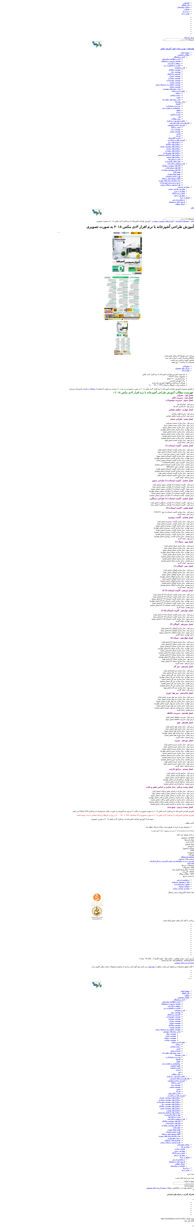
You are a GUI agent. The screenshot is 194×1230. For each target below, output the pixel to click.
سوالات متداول (184, 886)
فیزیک (178, 136)
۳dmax (92, 389)
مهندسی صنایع (175, 87)
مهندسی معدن (170, 1036)
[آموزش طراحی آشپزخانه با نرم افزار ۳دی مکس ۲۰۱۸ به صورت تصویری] (122, 253)
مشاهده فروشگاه (187, 857)
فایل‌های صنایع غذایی (173, 168)
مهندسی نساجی (170, 1040)
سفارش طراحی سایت (176, 189)
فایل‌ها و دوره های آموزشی (180, 123)
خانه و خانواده (175, 114)
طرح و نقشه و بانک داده (176, 163)
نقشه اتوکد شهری (174, 174)
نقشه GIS (177, 172)
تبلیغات (187, 9)
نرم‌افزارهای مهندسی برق (171, 1104)
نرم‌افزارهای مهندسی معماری (169, 1100)
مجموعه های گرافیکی (172, 1140)
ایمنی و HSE (176, 127)
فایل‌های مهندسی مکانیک (171, 166)
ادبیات (178, 112)
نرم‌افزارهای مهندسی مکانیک (170, 1106)
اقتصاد (178, 104)
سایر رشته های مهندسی (172, 89)
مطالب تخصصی (183, 55)
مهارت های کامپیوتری (172, 1115)
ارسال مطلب (180, 204)
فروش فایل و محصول (177, 202)
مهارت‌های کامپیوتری (173, 161)
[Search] (163, 40)
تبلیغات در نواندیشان (177, 1166)
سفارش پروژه (179, 191)
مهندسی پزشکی (170, 1038)
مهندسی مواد (171, 1034)
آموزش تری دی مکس (186, 861)
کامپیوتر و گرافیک (174, 74)
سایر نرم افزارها (174, 159)
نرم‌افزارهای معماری (173, 151)
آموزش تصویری (173, 861)
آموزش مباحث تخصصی (176, 125)
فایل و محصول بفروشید (181, 882)
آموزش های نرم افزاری (176, 140)
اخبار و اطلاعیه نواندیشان (171, 59)
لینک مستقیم (179, 963)
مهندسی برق (176, 72)
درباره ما (186, 11)
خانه (192, 221)
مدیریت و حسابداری (173, 106)
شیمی (178, 97)
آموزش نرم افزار (161, 861)
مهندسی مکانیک (175, 70)
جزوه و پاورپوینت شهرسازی (170, 183)
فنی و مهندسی (179, 67)
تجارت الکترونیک (174, 138)
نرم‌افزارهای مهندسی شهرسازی (169, 1102)
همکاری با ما (185, 198)
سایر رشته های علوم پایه (171, 99)
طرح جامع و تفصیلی (173, 176)
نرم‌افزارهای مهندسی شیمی (170, 146)
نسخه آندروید (189, 963)
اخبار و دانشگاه (179, 57)
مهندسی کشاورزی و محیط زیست (168, 85)
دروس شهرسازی (174, 1138)
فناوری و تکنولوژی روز (172, 65)
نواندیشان (151, 967)
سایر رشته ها (180, 102)
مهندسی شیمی (175, 82)
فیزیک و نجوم (176, 1051)
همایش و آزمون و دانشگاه (171, 61)
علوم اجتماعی (175, 1066)
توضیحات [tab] (186, 366)
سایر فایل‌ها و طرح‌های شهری (169, 180)
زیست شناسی (175, 95)
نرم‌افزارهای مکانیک (173, 144)
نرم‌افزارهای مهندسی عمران (170, 1098)
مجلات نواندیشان (183, 7)
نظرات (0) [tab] (186, 370)
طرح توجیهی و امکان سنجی (170, 185)
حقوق (178, 110)
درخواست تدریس (178, 200)
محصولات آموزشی (182, 221)
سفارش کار (185, 1147)
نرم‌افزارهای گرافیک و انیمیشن (169, 155)
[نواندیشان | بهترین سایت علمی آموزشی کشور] (97, 212)
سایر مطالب (176, 119)
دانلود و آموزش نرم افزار (176, 121)
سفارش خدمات (184, 187)
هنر (179, 117)
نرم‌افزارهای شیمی (173, 157)
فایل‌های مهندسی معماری (171, 170)
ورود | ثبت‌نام (189, 37)
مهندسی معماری (174, 78)
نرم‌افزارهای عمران (173, 148)
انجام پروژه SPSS (178, 193)
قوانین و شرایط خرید (182, 884)
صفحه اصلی (185, 53)
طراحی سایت (180, 1149)
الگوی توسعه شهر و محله (171, 178)
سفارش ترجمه (179, 195)
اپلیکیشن (186, 3)
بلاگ (192, 208)
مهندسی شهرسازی (173, 80)
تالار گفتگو (186, 5)
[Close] (193, 1188)
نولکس (187, 995)
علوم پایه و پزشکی (178, 91)
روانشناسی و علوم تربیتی (171, 108)
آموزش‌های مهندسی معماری (162, 221)
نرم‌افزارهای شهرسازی (172, 153)
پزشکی (178, 93)
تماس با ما (186, 13)
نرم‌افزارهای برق (174, 142)
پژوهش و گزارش (174, 63)
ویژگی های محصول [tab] (182, 368)
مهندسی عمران (175, 76)
